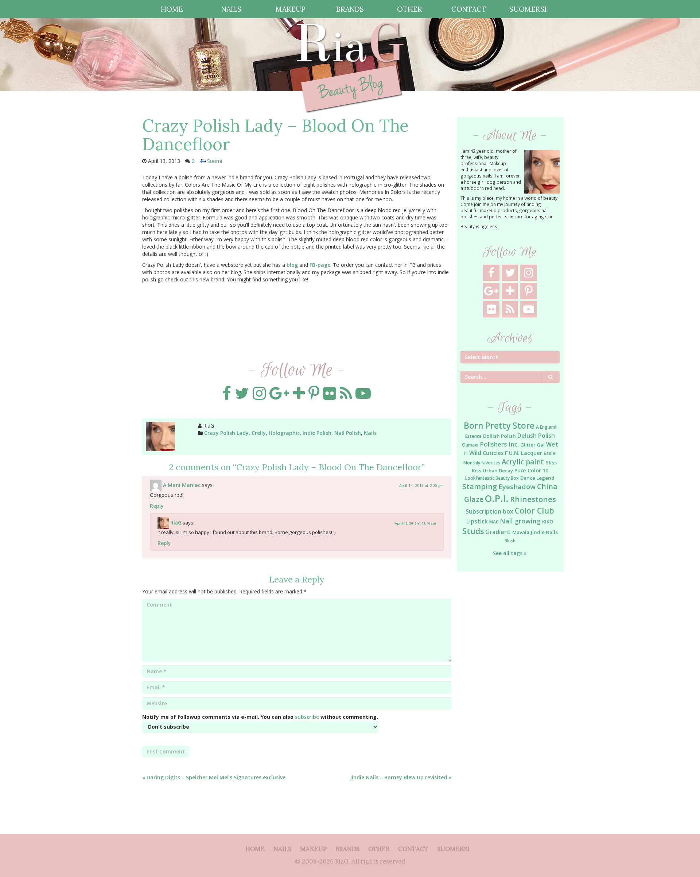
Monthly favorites (481, 463)
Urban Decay (498, 470)
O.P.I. (497, 498)
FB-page (320, 264)
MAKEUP (291, 8)
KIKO (547, 521)
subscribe (307, 716)
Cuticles (493, 452)
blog (292, 264)
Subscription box (489, 511)
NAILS (231, 8)
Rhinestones (533, 499)
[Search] (550, 377)
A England (546, 427)
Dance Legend (537, 478)
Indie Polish (317, 432)
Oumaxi (470, 445)
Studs (473, 531)
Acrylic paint (523, 462)
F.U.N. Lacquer (523, 452)
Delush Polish (536, 436)
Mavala (520, 532)
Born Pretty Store (499, 425)
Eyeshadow (517, 486)
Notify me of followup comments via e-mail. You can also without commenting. (260, 716)
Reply (157, 505)
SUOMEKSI (528, 8)
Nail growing (520, 521)
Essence (473, 436)
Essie (550, 453)
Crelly (259, 432)
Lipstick (477, 521)
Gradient (498, 532)
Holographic (284, 432)
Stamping (479, 486)
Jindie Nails (544, 532)
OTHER (409, 8)
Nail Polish (347, 432)
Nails (370, 432)
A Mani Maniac (182, 485)
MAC (493, 522)
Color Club (534, 510)
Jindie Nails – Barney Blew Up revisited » (400, 777)
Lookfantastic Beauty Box (492, 478)
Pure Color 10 (531, 470)
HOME (172, 8)
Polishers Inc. (499, 444)
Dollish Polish (499, 436)
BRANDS (350, 8)
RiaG (176, 522)
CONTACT (468, 8)
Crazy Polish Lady (226, 432)
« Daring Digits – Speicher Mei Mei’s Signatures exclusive (213, 777)
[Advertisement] (510, 695)
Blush (510, 541)
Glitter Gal (532, 444)
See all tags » (510, 553)
